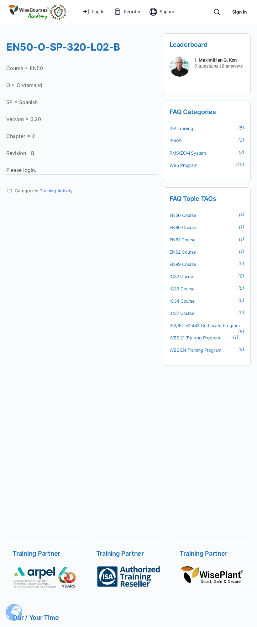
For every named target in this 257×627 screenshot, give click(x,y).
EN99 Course (183, 264)
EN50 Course (183, 215)
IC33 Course (182, 288)
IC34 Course (182, 301)
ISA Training (181, 128)
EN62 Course (183, 252)
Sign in (239, 11)
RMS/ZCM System (188, 153)
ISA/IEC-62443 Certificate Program (205, 325)
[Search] (217, 12)
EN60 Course (183, 227)
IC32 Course (182, 276)
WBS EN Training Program (195, 350)
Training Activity (56, 190)
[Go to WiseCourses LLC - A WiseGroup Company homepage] (37, 11)
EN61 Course (183, 239)
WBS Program (183, 165)
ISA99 (176, 140)
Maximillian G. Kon (218, 60)
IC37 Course (182, 313)
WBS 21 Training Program (195, 337)
